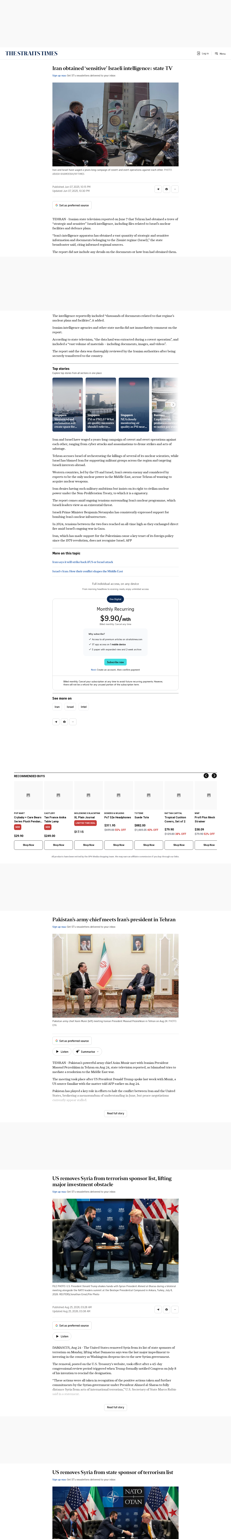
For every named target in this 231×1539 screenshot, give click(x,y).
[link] (31, 53)
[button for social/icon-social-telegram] (158, 189)
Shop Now (28, 845)
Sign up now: (59, 75)
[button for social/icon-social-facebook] (166, 189)
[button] (202, 53)
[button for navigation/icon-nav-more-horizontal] (175, 189)
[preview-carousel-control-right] (173, 404)
